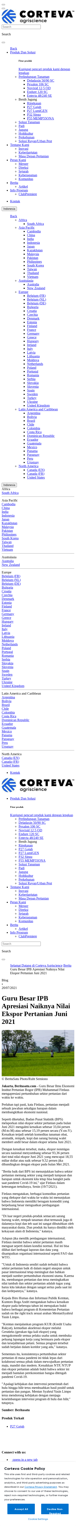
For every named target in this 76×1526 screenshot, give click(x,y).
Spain (31, 390)
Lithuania (33, 356)
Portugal (32, 371)
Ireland (31, 345)
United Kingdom (38, 405)
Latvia (31, 352)
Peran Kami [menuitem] (18, 160)
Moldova (33, 360)
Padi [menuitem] (21, 126)
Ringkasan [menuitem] (34, 103)
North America (28, 466)
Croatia (32, 311)
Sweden (32, 394)
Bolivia (32, 417)
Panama (32, 451)
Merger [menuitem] (23, 164)
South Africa (35, 224)
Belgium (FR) (36, 295)
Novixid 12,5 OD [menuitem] (39, 88)
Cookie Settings (38, 1519)
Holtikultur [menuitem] (26, 133)
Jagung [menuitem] (23, 129)
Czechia (32, 314)
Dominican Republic (41, 436)
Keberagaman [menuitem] (28, 175)
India (30, 239)
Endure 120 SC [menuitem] (37, 92)
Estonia (32, 322)
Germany (33, 333)
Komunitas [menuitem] (26, 179)
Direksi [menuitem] (23, 167)
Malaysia (33, 254)
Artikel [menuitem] (23, 186)
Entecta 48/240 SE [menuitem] (39, 95)
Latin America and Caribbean (38, 409)
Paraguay (33, 454)
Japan (31, 246)
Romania (33, 375)
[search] (3, 42)
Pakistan (32, 258)
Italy (30, 348)
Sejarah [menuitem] (23, 171)
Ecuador (32, 439)
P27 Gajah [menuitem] (34, 107)
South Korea (35, 265)
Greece (32, 337)
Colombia (33, 428)
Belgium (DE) (36, 303)
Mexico (32, 447)
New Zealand (36, 288)
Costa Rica (34, 432)
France (31, 330)
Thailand (33, 273)
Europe (23, 292)
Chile (30, 424)
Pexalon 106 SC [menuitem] (38, 84)
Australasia (26, 280)
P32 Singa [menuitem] (34, 114)
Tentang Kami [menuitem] (19, 145)
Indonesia (9, 208)
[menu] (3, 4)
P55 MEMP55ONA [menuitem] (40, 118)
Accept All (21, 1509)
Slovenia (33, 386)
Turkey (32, 398)
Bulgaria (32, 307)
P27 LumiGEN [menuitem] (37, 111)
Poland (31, 367)
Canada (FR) (35, 473)
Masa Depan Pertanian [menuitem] (34, 156)
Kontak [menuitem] (15, 201)
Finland (32, 326)
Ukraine (32, 401)
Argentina (33, 413)
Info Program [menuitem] (19, 190)
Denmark (33, 318)
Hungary (33, 341)
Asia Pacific (27, 227)
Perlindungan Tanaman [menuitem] (34, 76)
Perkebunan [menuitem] (26, 137)
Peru (30, 458)
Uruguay (33, 462)
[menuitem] (41, 815)
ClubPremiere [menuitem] (28, 194)
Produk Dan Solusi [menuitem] (22, 52)
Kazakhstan (35, 250)
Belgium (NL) (36, 299)
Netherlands (35, 364)
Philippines (34, 261)
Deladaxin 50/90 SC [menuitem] (40, 80)
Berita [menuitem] (14, 182)
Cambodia (34, 231)
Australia (33, 284)
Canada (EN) (36, 470)
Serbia (31, 379)
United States (36, 477)
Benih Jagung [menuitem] (28, 99)
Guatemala (34, 443)
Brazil (31, 420)
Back (13, 48)
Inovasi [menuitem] (23, 148)
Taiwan (32, 269)
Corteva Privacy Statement (40, 1486)
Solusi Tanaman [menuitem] (29, 122)
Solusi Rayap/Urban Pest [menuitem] (35, 141)
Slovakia (33, 383)
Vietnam (32, 277)
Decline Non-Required (55, 1511)
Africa (23, 220)
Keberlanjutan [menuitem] (28, 152)
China (31, 235)
